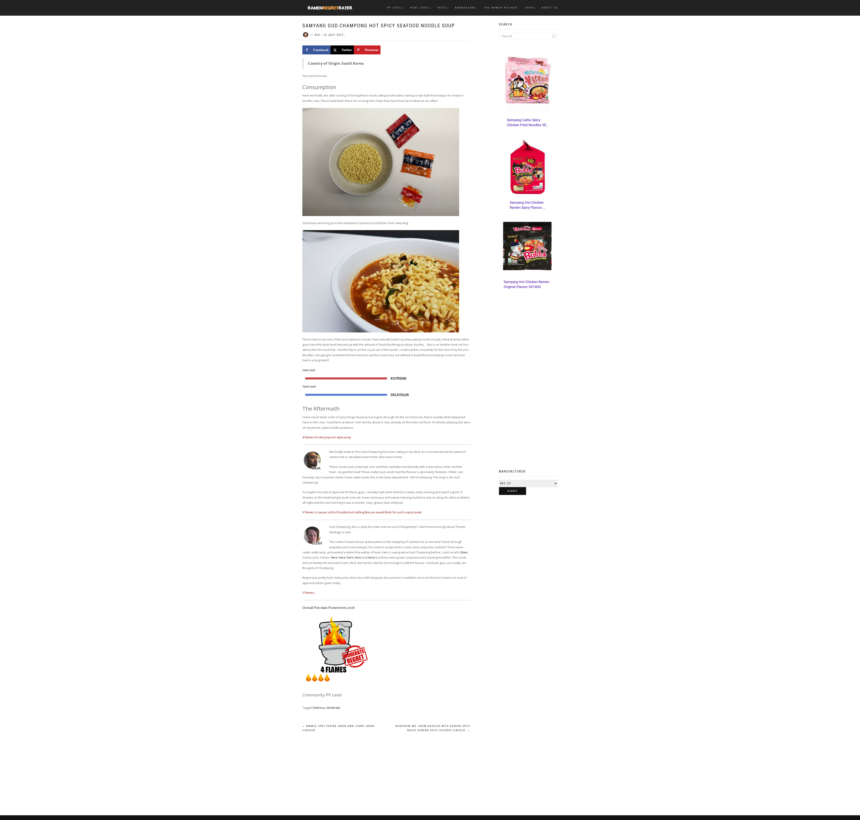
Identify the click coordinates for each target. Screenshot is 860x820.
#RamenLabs (465, 7)
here (342, 557)
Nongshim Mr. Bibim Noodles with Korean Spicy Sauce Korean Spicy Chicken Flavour (433, 728)
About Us (550, 7)
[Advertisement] (528, 389)
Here (334, 557)
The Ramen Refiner (500, 7)
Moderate (333, 708)
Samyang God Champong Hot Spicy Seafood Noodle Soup (378, 25)
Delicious (319, 708)
